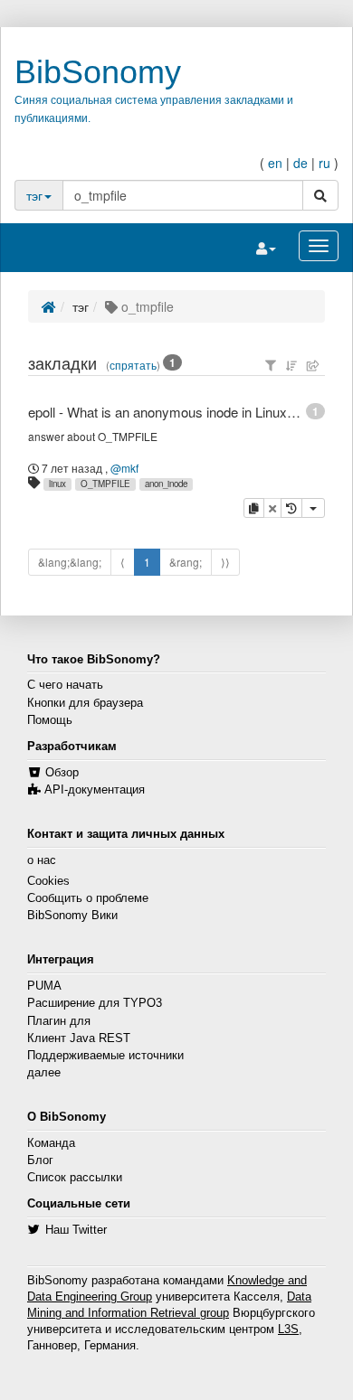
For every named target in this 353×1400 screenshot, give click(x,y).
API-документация (94, 790)
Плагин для (59, 1021)
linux (57, 483)
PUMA (44, 986)
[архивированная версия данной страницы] (291, 508)
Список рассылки (74, 1177)
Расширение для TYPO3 (94, 1003)
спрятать (133, 365)
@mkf (124, 467)
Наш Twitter (76, 1230)
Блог (40, 1160)
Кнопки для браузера (85, 703)
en (275, 163)
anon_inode (166, 483)
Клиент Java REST (78, 1038)
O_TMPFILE (105, 483)
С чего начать (65, 685)
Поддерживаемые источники (105, 1055)
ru (324, 163)
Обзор (62, 772)
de (300, 163)
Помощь (49, 720)
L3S (288, 1329)
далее (44, 1072)
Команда (51, 1143)
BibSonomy (97, 71)
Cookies (48, 881)
